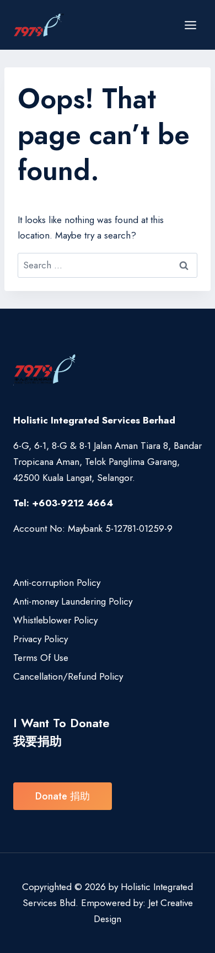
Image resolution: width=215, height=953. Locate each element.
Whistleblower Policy (55, 620)
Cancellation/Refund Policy (68, 676)
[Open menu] (190, 25)
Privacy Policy (40, 638)
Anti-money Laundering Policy (72, 601)
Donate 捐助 (62, 796)
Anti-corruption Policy (56, 582)
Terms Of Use (40, 657)
